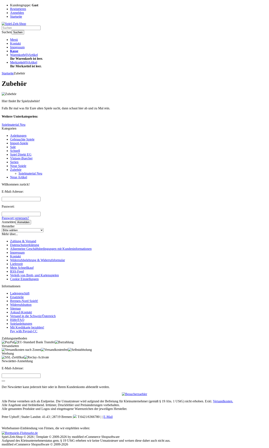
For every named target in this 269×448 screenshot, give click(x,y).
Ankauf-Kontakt (21, 312)
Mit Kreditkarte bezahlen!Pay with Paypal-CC (27, 329)
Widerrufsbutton (21, 304)
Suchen (17, 32)
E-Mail (108, 417)
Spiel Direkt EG (21, 154)
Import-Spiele (19, 143)
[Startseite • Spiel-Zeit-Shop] (14, 23)
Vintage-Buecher (21, 158)
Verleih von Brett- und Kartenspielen (34, 275)
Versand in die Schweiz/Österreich (33, 316)
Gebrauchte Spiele (22, 139)
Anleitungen (18, 135)
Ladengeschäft (19, 293)
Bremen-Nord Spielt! (24, 301)
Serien (14, 162)
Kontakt (15, 43)
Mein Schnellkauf (22, 267)
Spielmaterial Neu (30, 173)
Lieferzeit (16, 264)
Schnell (15, 150)
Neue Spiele (18, 166)
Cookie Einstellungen (24, 279)
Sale (13, 147)
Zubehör (15, 169)
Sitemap (15, 308)
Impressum (17, 47)
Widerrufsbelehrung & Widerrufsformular (37, 260)
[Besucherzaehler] (134, 394)
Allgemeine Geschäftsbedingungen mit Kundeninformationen (51, 249)
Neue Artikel (18, 177)
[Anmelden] (3, 381)
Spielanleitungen (21, 323)
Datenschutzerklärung (24, 245)
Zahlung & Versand (23, 241)
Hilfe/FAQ (17, 320)
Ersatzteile (17, 297)
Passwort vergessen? (15, 218)
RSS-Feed (17, 271)
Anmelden (23, 222)
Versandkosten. (223, 401)
